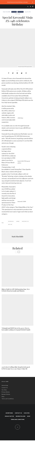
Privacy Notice (6, 392)
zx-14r (10, 224)
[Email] (26, 73)
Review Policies (6, 394)
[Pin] (17, 73)
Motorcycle (26, 221)
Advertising (5, 385)
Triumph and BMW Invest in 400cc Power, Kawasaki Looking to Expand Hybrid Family (16, 329)
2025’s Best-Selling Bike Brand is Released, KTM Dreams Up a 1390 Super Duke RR (16, 368)
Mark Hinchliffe (6, 11)
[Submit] (21, 73)
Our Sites (4, 389)
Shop (3, 396)
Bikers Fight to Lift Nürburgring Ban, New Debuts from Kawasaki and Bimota (16, 290)
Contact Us (5, 387)
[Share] (8, 73)
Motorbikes (20, 11)
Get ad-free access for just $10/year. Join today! (17, 2)
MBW (18, 221)
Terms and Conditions (8, 398)
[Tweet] (12, 73)
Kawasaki (14, 11)
